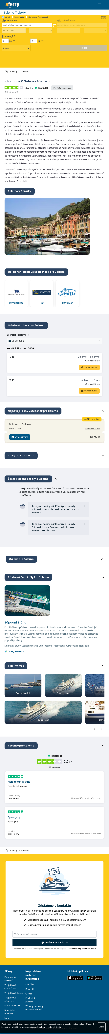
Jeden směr (19, 17)
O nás (28, 993)
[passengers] (95, 729)
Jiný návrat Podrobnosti (38, 17)
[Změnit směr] (54, 25)
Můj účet (30, 984)
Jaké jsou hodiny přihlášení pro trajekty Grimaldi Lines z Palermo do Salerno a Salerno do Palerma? (53, 527)
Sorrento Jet (23, 693)
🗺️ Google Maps (14, 651)
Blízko (101, 1027)
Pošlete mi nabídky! (56, 942)
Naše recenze (12, 1005)
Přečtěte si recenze (62, 88)
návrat (7, 17)
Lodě (7, 1018)
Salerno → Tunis (90, 380)
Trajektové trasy (13, 993)
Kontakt (29, 989)
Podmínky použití (31, 1000)
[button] (54, 341)
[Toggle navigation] (99, 5)
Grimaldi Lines (92, 360)
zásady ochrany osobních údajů (46, 1027)
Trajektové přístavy (10, 999)
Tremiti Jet (63, 693)
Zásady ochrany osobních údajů (81, 949)
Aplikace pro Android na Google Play (94, 978)
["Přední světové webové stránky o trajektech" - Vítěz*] (12, 4)
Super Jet (43, 720)
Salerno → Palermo (89, 356)
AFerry (8, 971)
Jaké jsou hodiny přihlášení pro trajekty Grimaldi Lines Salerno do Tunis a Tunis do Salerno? (55, 509)
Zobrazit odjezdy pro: (18, 334)
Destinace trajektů (10, 979)
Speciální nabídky (9, 1012)
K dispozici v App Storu (75, 978)
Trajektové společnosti (10, 987)
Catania (103, 720)
